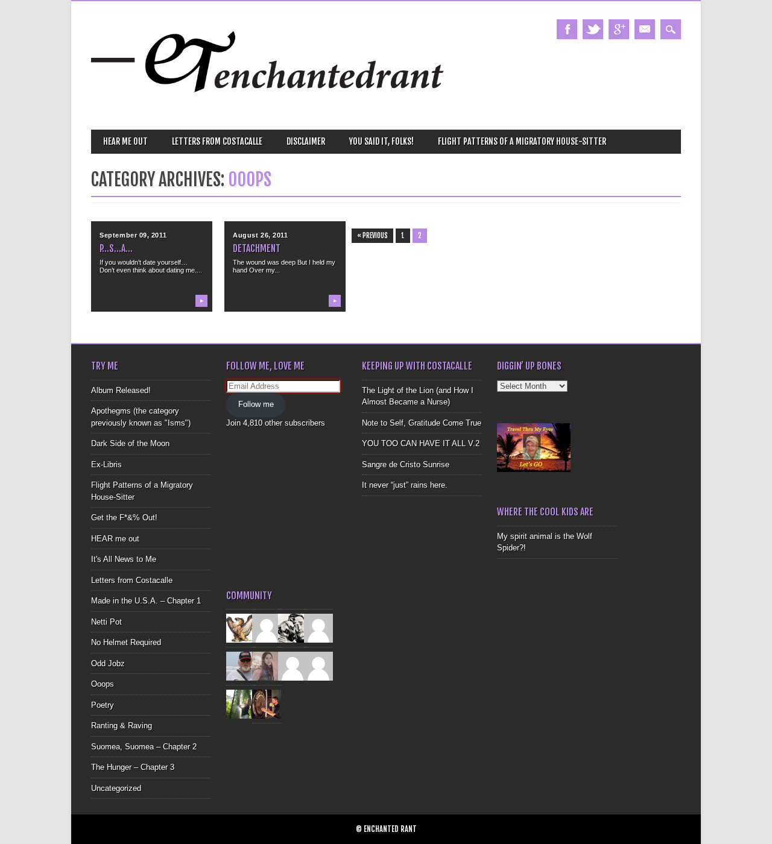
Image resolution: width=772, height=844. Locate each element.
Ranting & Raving (121, 725)
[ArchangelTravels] (266, 627)
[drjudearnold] (266, 665)
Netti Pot (106, 621)
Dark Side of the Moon (130, 443)
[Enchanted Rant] (268, 108)
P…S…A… (116, 248)
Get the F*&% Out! (124, 517)
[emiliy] (318, 665)
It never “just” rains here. (405, 485)
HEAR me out (125, 141)
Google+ (619, 29)
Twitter (593, 29)
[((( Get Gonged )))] (266, 703)
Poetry (102, 705)
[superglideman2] (240, 665)
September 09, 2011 (133, 235)
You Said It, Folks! (381, 141)
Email (644, 29)
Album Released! (121, 390)
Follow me (256, 404)
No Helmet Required (126, 642)
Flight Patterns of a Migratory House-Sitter (522, 141)
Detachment (256, 248)
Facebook (567, 29)
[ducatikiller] (292, 627)
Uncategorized (116, 788)
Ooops (102, 683)
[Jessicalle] (240, 703)
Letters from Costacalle (217, 141)
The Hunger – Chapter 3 (132, 767)
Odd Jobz (108, 663)
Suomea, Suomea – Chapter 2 (144, 746)
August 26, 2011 (260, 235)
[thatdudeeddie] (292, 665)
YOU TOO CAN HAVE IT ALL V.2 (420, 443)
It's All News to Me (123, 559)
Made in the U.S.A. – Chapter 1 (146, 600)
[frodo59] (240, 627)
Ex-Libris (106, 464)
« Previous (372, 235)
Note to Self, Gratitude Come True (421, 422)
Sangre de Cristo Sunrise (405, 464)
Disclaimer (305, 141)
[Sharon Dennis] (318, 627)
